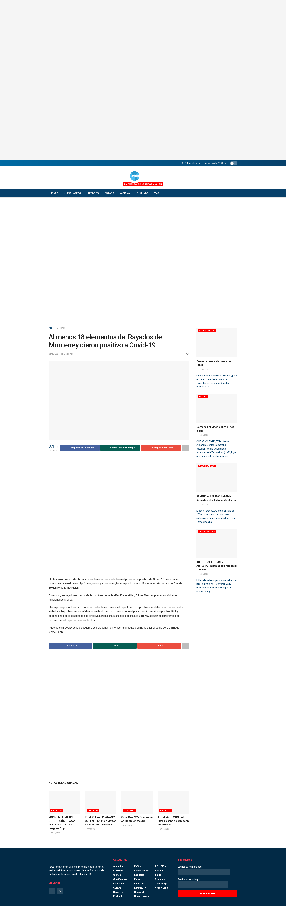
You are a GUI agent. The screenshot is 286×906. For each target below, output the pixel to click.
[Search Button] (233, 193)
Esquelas (139, 875)
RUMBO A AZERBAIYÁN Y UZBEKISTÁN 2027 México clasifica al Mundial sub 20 (100, 821)
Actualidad (119, 866)
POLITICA (160, 866)
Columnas (118, 883)
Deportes (61, 328)
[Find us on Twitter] (60, 891)
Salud (158, 875)
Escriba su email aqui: (189, 879)
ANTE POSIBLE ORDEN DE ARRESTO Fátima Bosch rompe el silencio (216, 566)
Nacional (125, 193)
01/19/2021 (54, 354)
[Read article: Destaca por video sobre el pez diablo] (217, 408)
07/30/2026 (128, 825)
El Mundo (142, 193)
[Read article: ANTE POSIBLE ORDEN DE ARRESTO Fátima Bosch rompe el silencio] (217, 543)
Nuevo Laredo (72, 193)
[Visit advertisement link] (143, 80)
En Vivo (138, 866)
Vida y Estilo (162, 887)
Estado (109, 193)
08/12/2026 (55, 833)
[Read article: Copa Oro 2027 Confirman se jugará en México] (137, 802)
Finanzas (139, 883)
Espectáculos (207, 532)
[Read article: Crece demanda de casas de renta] (217, 342)
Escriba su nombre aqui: (190, 867)
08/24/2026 (203, 369)
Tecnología (161, 883)
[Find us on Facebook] (52, 891)
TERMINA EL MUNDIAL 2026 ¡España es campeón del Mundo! (173, 821)
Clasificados (120, 879)
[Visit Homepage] (143, 177)
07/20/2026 (164, 829)
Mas (156, 193)
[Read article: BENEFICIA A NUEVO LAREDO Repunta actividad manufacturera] (217, 477)
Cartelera (118, 870)
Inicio (54, 193)
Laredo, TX (92, 193)
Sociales (160, 879)
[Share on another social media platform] (185, 448)
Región (159, 870)
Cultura (117, 887)
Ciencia (117, 875)
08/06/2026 (91, 829)
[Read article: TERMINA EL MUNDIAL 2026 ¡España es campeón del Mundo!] (173, 802)
